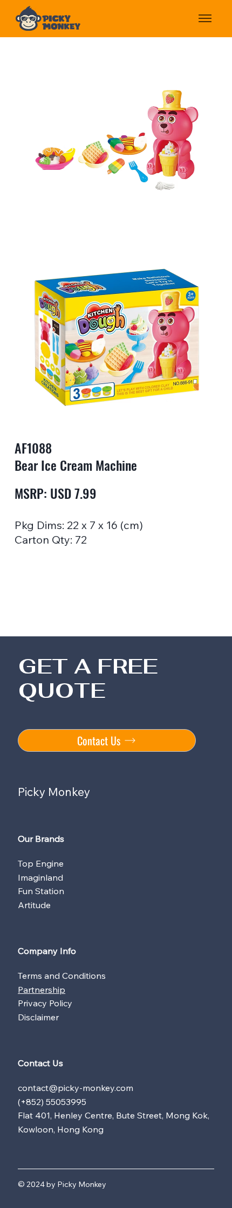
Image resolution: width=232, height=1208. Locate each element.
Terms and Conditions (62, 975)
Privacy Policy (45, 1003)
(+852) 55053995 (52, 1101)
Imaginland (40, 877)
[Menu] (205, 18)
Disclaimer (38, 1017)
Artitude (34, 905)
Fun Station (41, 891)
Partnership (41, 989)
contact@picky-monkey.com (75, 1087)
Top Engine (41, 863)
